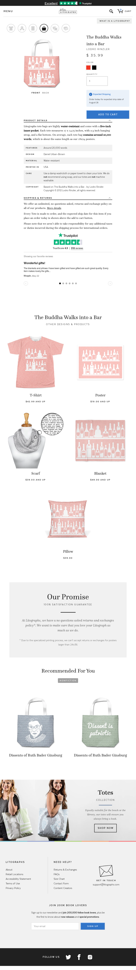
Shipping (38, 198)
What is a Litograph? (115, 21)
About (9, 869)
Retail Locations (14, 874)
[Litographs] (68, 11)
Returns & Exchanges (65, 869)
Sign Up (92, 926)
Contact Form (61, 883)
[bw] (94, 67)
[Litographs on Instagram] (89, 957)
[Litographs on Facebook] (79, 957)
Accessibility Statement (18, 878)
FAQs (57, 874)
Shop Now (106, 828)
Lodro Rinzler (98, 49)
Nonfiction (68, 680)
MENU (8, 11)
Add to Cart (108, 114)
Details (35, 120)
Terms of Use (13, 883)
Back (45, 93)
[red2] (88, 67)
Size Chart (59, 878)
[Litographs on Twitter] (68, 957)
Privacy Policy (13, 888)
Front (36, 93)
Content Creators (63, 888)
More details (54, 208)
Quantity (92, 74)
